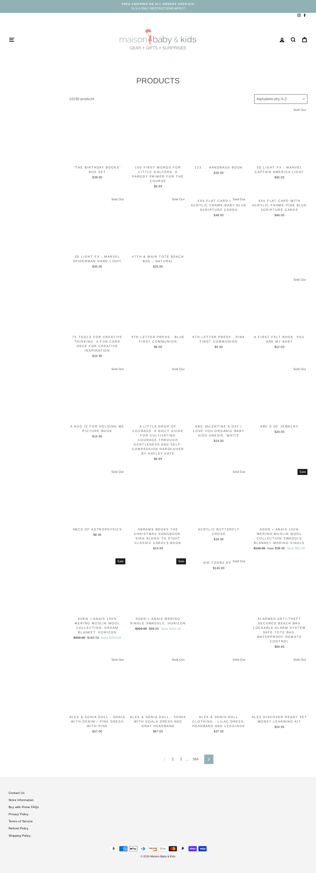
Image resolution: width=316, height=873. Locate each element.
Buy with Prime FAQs (24, 807)
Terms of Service (21, 821)
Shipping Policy (20, 835)
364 (196, 759)
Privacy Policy (19, 814)
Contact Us (17, 793)
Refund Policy (18, 828)
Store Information (21, 800)
